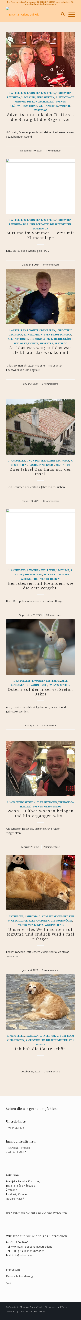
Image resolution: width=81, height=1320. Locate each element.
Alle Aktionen (18, 339)
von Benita (36, 925)
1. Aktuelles (17, 93)
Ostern (65, 685)
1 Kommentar (53, 150)
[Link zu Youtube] (72, 1315)
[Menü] (70, 14)
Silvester (46, 343)
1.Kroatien (64, 93)
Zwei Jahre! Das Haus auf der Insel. (40, 471)
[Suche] (61, 14)
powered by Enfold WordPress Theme (25, 1311)
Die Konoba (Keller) (40, 101)
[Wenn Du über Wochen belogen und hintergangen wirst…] (40, 768)
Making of (40, 228)
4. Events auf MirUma (56, 334)
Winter (64, 106)
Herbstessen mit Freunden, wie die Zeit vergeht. (40, 585)
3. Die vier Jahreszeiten (37, 97)
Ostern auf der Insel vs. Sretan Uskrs (40, 691)
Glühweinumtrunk (23, 106)
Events (61, 101)
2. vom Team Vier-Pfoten (56, 916)
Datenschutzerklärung (19, 1276)
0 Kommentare (51, 264)
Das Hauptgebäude (36, 224)
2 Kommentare (52, 847)
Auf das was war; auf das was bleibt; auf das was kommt (40, 350)
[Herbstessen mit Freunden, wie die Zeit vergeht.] (40, 536)
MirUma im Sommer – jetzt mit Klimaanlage (40, 235)
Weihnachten (48, 106)
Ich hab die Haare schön (40, 1049)
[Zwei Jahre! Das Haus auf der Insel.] (40, 427)
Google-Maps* (15, 1198)
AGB (8, 1282)
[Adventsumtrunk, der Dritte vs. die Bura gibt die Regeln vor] (40, 59)
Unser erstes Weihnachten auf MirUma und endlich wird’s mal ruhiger (40, 934)
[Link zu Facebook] (66, 1315)
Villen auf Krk (16, 1127)
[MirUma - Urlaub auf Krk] (33, 14)
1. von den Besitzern (41, 93)
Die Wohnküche (61, 224)
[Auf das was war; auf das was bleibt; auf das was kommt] (40, 296)
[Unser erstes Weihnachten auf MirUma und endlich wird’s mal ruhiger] (40, 882)
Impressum (13, 1269)
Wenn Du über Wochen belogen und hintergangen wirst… (41, 813)
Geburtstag (52, 806)
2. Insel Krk (32, 334)
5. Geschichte (18, 920)
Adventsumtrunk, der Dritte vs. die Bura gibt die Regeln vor (40, 117)
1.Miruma (13, 97)
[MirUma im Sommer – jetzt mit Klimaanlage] (40, 186)
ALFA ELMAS (16, 1152)
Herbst (55, 579)
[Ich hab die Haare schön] (40, 1002)
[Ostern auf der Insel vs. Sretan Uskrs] (40, 647)
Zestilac (40, 110)
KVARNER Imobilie (19, 1147)
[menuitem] (61, 14)
